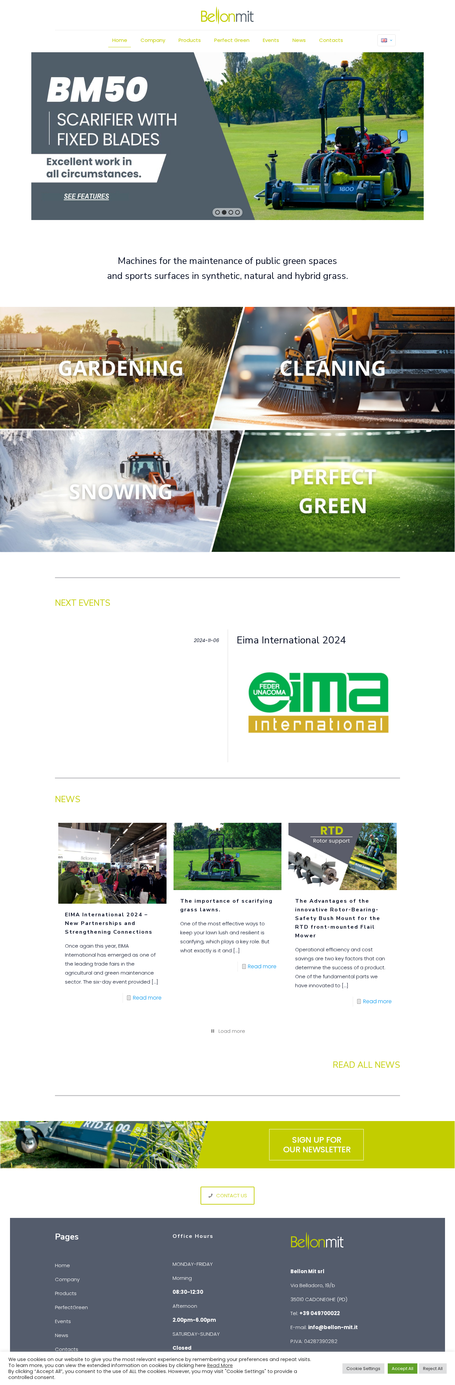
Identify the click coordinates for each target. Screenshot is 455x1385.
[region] (227, 136)
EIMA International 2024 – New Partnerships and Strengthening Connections (109, 923)
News (61, 1335)
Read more (147, 998)
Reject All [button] (433, 1368)
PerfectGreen (71, 1307)
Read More (220, 1365)
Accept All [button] (402, 1368)
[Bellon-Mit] (227, 15)
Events (63, 1321)
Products (66, 1293)
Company (67, 1279)
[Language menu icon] (386, 40)
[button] (217, 212)
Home (62, 1265)
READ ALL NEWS (366, 1065)
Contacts (66, 1349)
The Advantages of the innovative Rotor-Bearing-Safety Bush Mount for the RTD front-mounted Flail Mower (337, 918)
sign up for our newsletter (317, 1144)
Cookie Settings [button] (363, 1368)
